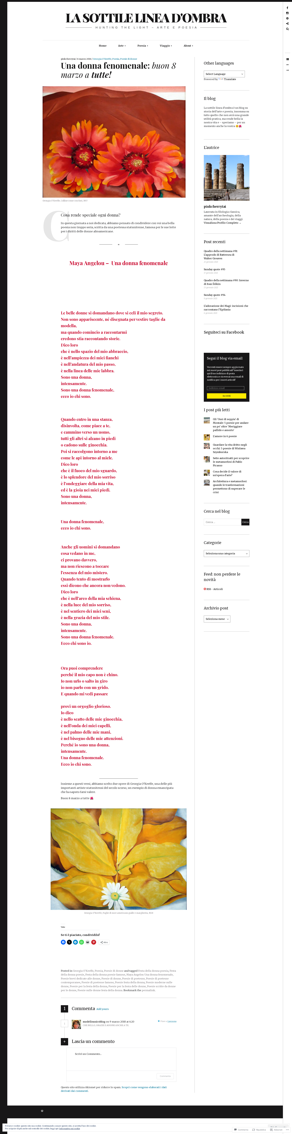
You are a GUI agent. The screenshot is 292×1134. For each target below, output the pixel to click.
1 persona (171, 1021)
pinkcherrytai (68, 59)
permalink (148, 990)
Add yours (102, 1009)
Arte (121, 45)
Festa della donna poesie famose (105, 974)
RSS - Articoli (215, 589)
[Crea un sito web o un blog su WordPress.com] (42, 1111)
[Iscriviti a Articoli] (205, 589)
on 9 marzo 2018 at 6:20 (120, 1021)
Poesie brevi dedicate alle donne (80, 978)
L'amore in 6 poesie (225, 436)
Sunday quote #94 (214, 294)
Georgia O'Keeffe (102, 59)
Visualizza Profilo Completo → (222, 222)
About (187, 45)
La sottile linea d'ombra (146, 17)
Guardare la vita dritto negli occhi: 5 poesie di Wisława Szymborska (230, 448)
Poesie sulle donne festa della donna (100, 990)
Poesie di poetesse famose (98, 982)
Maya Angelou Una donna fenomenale (149, 974)
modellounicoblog (94, 1021)
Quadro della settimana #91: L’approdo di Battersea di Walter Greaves (221, 255)
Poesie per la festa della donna (88, 986)
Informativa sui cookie (69, 1128)
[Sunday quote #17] (287, 70)
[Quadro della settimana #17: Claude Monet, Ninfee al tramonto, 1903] (287, 65)
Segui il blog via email (225, 358)
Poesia (141, 45)
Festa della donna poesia (153, 970)
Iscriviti (227, 395)
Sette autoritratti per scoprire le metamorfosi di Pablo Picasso (231, 462)
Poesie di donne (128, 59)
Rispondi (143, 1021)
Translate (230, 79)
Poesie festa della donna (130, 982)
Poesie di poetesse (133, 978)
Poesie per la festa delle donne (127, 986)
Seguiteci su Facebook (224, 332)
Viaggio (165, 45)
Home (103, 45)
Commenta (165, 1076)
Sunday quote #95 (214, 269)
